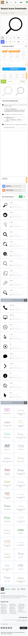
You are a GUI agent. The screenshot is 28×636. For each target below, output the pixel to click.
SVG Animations (14, 51)
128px (23, 74)
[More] (21, 207)
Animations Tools (13, 605)
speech (11, 353)
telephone (12, 305)
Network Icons (12, 608)
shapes (12, 13)
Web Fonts (7, 589)
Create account (12, 611)
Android (17, 56)
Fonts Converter (4, 605)
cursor (11, 334)
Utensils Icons (4, 610)
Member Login (4, 611)
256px (4, 77)
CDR (17, 54)
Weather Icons (21, 607)
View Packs (23, 81)
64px (17, 74)
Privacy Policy (4, 613)
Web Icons (23, 589)
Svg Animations (21, 605)
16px (5, 74)
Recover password (22, 611)
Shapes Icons (12, 610)
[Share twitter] (6, 628)
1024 (17, 77)
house (11, 383)
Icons (3, 81)
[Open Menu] (15, 2)
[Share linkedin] (11, 628)
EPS (11, 54)
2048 (23, 77)
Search (4, 178)
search (11, 202)
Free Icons (13, 589)
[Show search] (11, 2)
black (11, 392)
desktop (12, 314)
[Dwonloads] (19, 207)
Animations (10, 81)
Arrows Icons (12, 607)
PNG (24, 51)
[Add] (11, 207)
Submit (23, 628)
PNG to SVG (3, 604)
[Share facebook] (1, 628)
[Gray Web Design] (25, 300)
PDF (5, 54)
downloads (14, 69)
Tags (18, 589)
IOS (23, 56)
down (11, 324)
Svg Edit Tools (12, 604)
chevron (12, 363)
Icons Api (20, 610)
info (10, 373)
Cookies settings (12, 613)
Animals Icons (3, 607)
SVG (5, 51)
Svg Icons (2, 2)
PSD (24, 54)
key (10, 344)
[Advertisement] (14, 153)
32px (11, 74)
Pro (18, 42)
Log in (21, 2)
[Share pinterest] (9, 628)
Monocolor (5, 13)
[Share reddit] (4, 628)
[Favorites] (16, 207)
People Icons (3, 608)
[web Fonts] (25, 402)
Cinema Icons (21, 608)
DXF (5, 56)
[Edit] (13, 207)
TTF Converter (21, 604)
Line (11, 56)
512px (10, 77)
